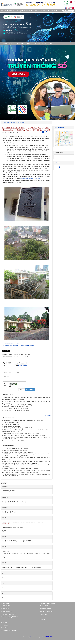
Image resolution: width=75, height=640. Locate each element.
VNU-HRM (5, 608)
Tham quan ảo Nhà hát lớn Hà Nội (14, 405)
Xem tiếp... (48, 415)
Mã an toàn (5, 384)
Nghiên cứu (44, 11)
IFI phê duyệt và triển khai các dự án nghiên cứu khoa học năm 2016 (27, 465)
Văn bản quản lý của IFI (9, 614)
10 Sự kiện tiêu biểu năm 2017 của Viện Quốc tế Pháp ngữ (21, 435)
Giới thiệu (4, 11)
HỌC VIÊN (53, 11)
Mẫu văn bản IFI (7, 611)
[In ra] (46, 132)
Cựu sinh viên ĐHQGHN (9, 630)
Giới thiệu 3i (7, 422)
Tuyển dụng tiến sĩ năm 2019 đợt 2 (14, 428)
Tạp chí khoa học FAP (46, 611)
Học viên (5, 625)
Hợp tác (36, 11)
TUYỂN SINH (27, 11)
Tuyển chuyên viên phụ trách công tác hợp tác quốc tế (20, 420)
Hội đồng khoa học (9, 424)
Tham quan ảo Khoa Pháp (11, 343)
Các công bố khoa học (10, 440)
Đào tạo (19, 11)
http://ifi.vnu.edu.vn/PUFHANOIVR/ (30, 178)
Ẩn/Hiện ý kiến (22, 365)
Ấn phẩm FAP (20, 43)
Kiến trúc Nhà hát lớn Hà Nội (12, 406)
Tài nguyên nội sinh (45, 608)
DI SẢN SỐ (4, 43)
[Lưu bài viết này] (50, 132)
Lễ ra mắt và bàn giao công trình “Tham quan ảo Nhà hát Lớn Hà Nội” (27, 401)
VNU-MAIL (5, 603)
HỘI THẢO (29, 43)
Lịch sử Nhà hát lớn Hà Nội (12, 408)
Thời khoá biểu (44, 606)
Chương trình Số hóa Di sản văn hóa (14, 410)
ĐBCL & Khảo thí (46, 43)
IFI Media (57, 162)
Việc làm (42, 619)
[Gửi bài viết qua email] (43, 132)
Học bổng (42, 617)
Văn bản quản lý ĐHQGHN (10, 617)
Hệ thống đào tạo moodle (47, 603)
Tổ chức (11, 11)
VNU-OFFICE (6, 606)
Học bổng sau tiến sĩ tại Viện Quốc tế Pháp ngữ (17, 468)
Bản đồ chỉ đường (60, 127)
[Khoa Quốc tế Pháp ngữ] (12, 4)
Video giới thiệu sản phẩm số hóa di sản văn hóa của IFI (19, 345)
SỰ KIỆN (37, 43)
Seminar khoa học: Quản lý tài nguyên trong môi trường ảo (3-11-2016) (27, 457)
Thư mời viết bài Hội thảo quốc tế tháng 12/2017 (18, 433)
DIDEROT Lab (8, 426)
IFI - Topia (11, 43)
